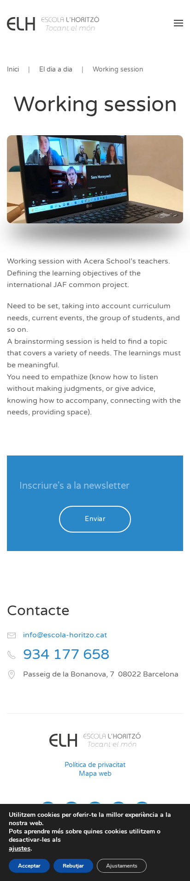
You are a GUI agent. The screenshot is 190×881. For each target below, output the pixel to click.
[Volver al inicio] (53, 23)
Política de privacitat (95, 765)
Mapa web (95, 774)
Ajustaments (121, 865)
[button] (178, 23)
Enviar (95, 519)
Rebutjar (73, 865)
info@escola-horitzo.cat (65, 635)
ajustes (19, 848)
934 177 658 (66, 654)
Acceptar (29, 865)
